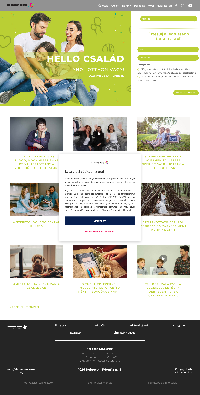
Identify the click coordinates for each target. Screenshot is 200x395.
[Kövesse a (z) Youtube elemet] (184, 325)
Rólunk (126, 5)
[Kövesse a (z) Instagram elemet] (178, 325)
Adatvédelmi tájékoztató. (181, 73)
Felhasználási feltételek (162, 382)
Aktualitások (139, 325)
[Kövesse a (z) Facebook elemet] (173, 325)
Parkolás (139, 5)
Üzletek (103, 5)
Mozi (151, 5)
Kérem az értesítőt (186, 92)
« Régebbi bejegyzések (25, 307)
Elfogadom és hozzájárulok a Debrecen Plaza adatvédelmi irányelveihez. (166, 71)
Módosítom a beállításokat (100, 231)
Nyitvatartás (164, 5)
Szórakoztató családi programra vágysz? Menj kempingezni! (163, 226)
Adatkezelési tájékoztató (38, 382)
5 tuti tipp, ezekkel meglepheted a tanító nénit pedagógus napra (100, 288)
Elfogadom (100, 220)
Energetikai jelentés (100, 382)
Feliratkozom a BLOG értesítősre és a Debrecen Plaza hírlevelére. (165, 78)
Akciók (115, 5)
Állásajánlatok (124, 333)
